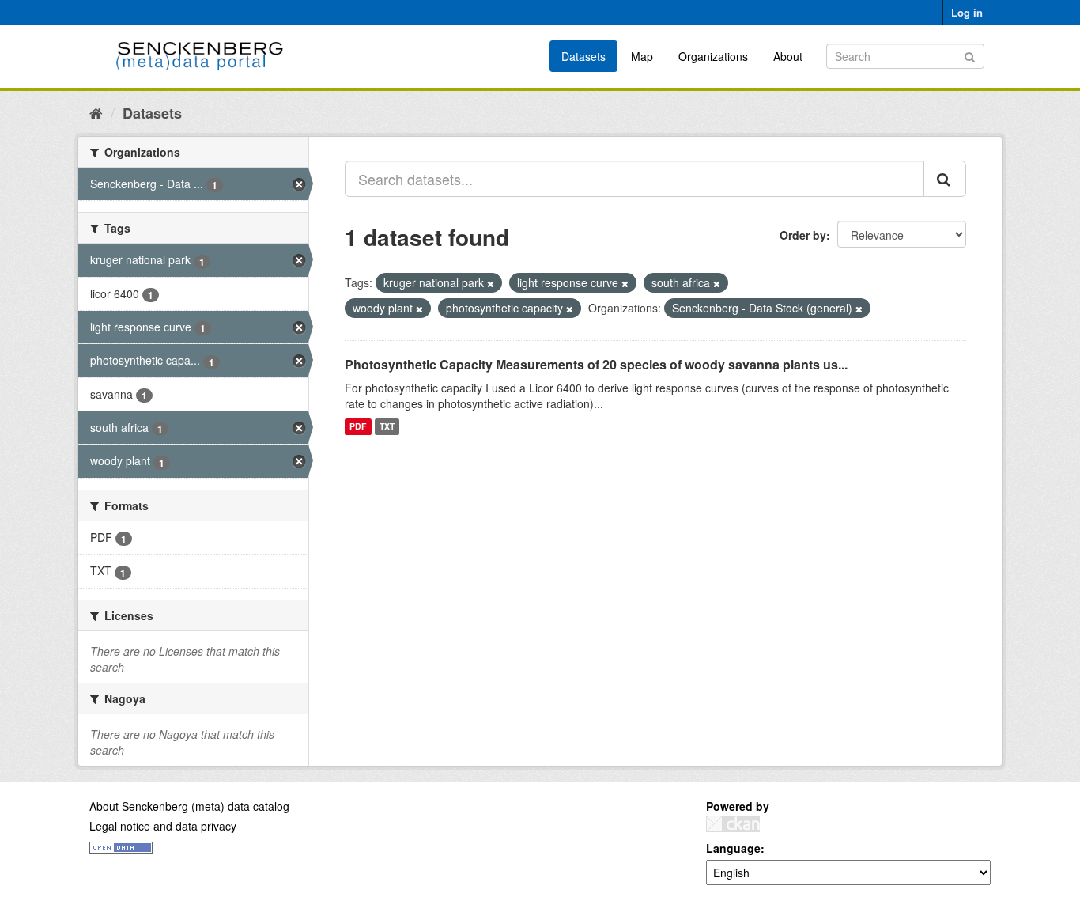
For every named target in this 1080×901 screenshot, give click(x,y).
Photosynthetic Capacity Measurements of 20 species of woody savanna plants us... (596, 364)
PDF (357, 427)
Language (733, 848)
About (787, 56)
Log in (967, 12)
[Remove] (490, 283)
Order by (803, 235)
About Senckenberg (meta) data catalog (189, 806)
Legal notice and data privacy (162, 826)
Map (642, 56)
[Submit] (969, 55)
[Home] (96, 112)
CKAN (733, 824)
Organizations (713, 56)
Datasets (583, 56)
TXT (387, 427)
